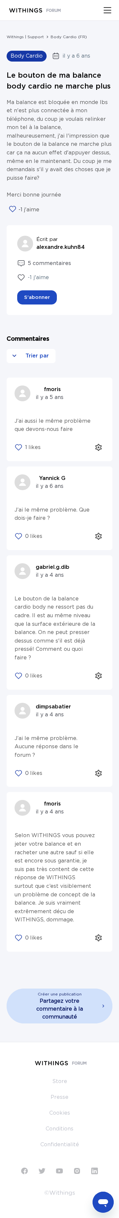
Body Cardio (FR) (69, 37)
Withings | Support (25, 37)
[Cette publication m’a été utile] (13, 210)
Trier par (36, 355)
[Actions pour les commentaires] (98, 447)
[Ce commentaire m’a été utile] (18, 447)
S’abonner (37, 297)
